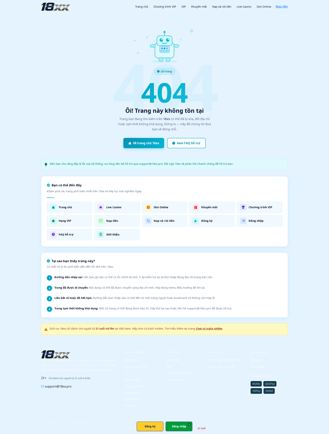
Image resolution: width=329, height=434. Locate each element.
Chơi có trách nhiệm (209, 328)
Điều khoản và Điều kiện (224, 360)
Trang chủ (141, 6)
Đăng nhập (258, 366)
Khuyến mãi (199, 6)
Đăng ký (256, 360)
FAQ (169, 366)
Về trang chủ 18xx (146, 143)
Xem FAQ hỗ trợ (188, 143)
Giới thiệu (173, 360)
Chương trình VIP (164, 6)
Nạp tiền (282, 6)
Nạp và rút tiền (221, 6)
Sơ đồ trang (174, 379)
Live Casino (244, 6)
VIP (183, 6)
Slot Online (264, 6)
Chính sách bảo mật (221, 366)
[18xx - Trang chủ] (55, 7)
